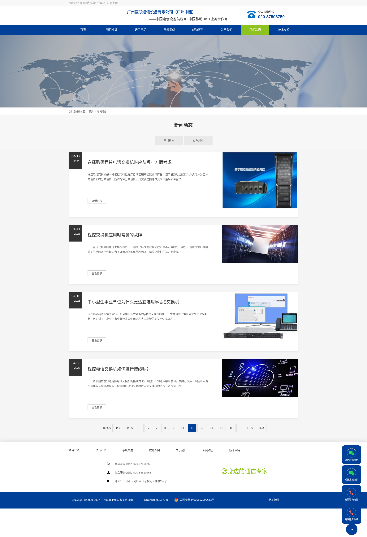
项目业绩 (112, 29)
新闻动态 (255, 29)
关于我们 (226, 29)
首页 (83, 29)
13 (211, 428)
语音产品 (140, 29)
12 (202, 428)
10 (182, 428)
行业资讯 (198, 140)
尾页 (261, 428)
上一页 (130, 428)
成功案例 (198, 29)
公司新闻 (169, 140)
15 (231, 428)
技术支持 (284, 29)
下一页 (250, 428)
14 (221, 428)
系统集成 (169, 29)
